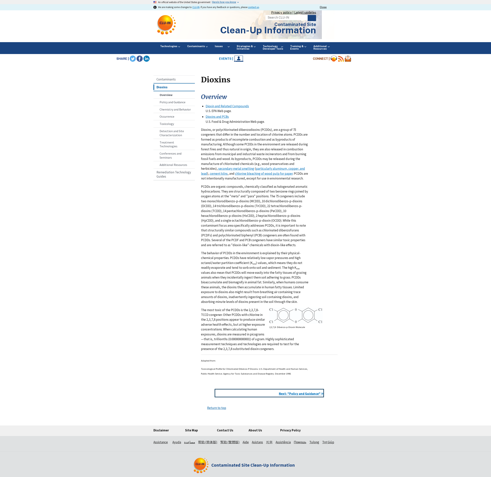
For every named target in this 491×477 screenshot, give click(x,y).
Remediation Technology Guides (174, 174)
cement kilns (219, 173)
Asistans (257, 442)
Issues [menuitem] (221, 46)
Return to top (216, 408)
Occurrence (167, 116)
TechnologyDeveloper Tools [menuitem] (273, 47)
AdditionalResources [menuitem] (320, 47)
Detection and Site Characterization (172, 133)
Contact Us (225, 430)
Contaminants (166, 79)
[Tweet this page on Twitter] (133, 59)
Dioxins (162, 87)
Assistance (160, 442)
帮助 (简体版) (207, 442)
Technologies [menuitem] (168, 46)
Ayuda (176, 442)
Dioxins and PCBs (217, 117)
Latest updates (305, 12)
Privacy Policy (290, 430)
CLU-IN (195, 7)
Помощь (300, 442)
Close (323, 7)
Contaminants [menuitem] (196, 46)
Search (312, 18)
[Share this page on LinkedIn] (146, 59)
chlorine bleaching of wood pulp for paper (264, 173)
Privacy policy (281, 12)
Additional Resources (173, 165)
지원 (269, 442)
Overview (166, 95)
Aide (246, 442)
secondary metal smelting (236, 168)
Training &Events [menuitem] (296, 47)
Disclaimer (161, 430)
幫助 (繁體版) (230, 442)
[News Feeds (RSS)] (341, 59)
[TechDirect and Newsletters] (348, 59)
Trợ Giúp (328, 442)
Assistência (283, 442)
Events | (226, 59)
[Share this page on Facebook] (140, 59)
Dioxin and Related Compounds (227, 106)
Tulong (314, 442)
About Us (255, 430)
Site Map (191, 430)
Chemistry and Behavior (175, 109)
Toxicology (167, 124)
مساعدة (189, 442)
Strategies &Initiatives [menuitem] (245, 47)
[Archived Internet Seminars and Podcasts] (333, 59)
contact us (253, 7)
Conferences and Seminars (170, 155)
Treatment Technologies (168, 144)
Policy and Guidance (172, 102)
